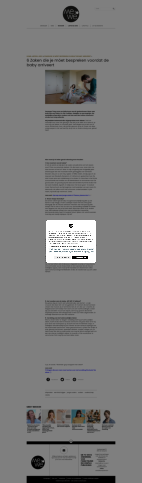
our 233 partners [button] (72, 232)
